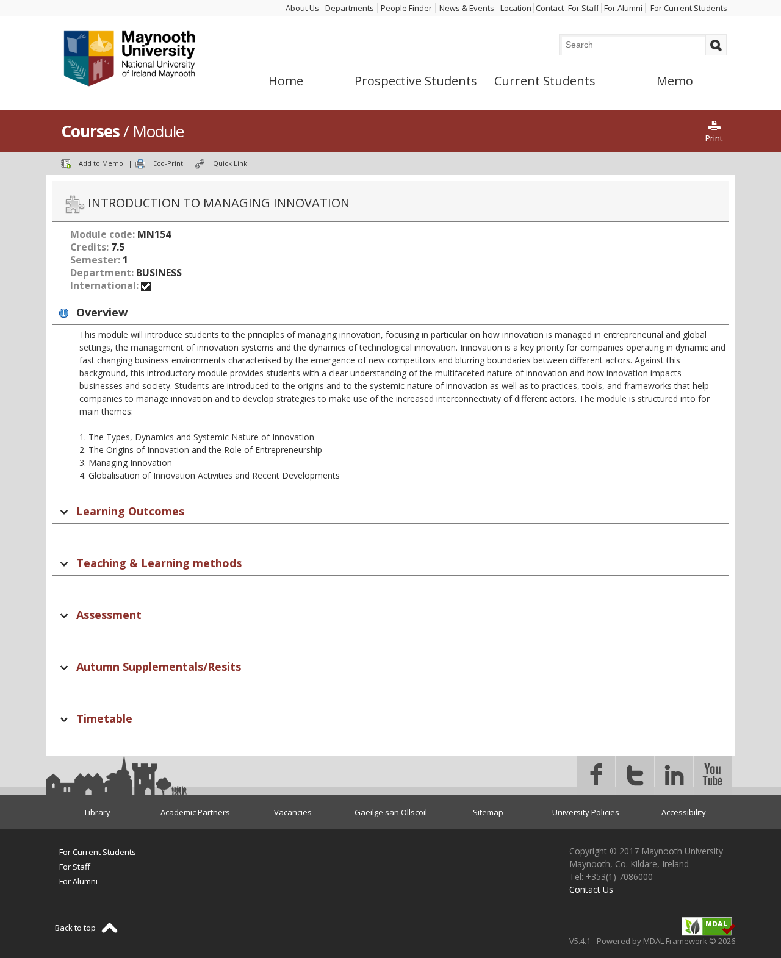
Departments (349, 8)
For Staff (583, 8)
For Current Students (688, 8)
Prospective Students (416, 81)
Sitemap (488, 812)
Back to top (75, 927)
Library (97, 812)
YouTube (713, 775)
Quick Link (230, 163)
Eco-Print (168, 163)
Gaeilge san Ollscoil (391, 812)
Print (714, 138)
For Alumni (623, 8)
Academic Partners (195, 812)
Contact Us (591, 889)
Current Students (545, 81)
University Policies (585, 812)
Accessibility (683, 812)
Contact (550, 8)
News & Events (466, 8)
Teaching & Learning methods (159, 563)
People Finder (406, 8)
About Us (302, 8)
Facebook (596, 775)
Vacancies (293, 812)
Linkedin (674, 775)
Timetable (104, 718)
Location (515, 8)
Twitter (635, 775)
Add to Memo (101, 163)
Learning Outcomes (130, 511)
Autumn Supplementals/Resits (158, 666)
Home (285, 81)
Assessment (109, 614)
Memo (675, 81)
